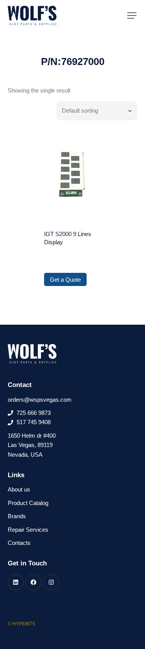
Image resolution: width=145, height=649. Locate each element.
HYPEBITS (23, 624)
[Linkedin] (16, 582)
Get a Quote (65, 279)
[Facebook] (33, 582)
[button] (131, 15)
